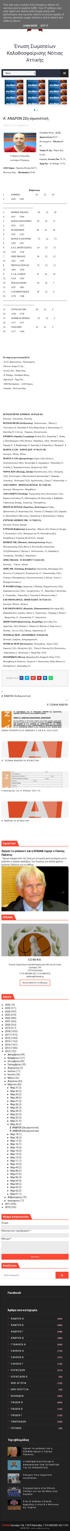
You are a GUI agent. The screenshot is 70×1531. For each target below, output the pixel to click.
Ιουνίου (12, 1074)
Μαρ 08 (14, 1170)
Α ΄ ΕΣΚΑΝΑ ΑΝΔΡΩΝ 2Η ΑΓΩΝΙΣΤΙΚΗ (20, 760)
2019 (8, 1028)
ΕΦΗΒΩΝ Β (17, 1357)
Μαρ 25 (14, 1107)
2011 (8, 1204)
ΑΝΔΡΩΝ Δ (17, 1338)
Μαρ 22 (14, 1117)
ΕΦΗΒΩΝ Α (17, 1351)
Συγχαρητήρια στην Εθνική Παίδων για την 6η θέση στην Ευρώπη (40, 1491)
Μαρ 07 (14, 1174)
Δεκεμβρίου (14, 1054)
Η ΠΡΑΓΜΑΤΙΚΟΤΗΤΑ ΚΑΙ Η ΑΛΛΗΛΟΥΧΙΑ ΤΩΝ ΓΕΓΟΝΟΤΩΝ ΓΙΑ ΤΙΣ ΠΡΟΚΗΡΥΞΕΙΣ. (41, 1464)
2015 (8, 1041)
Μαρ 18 (14, 1137)
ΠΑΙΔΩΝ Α (17, 1402)
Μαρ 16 (14, 1144)
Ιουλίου (12, 1071)
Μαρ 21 (14, 1121)
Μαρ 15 (14, 1147)
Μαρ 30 (14, 1091)
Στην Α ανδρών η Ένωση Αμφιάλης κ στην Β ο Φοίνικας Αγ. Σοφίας (41, 1504)
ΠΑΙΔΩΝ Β (17, 1409)
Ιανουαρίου (14, 1200)
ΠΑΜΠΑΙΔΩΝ (18, 1421)
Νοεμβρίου (13, 1058)
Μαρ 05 (14, 1180)
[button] (34, 110)
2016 (8, 1038)
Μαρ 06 (14, 1177)
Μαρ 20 (14, 1124)
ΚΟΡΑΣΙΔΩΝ (18, 1370)
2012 (8, 1051)
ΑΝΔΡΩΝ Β (17, 1325)
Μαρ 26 (14, 1104)
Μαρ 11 (14, 1160)
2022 (8, 1018)
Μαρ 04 (14, 1184)
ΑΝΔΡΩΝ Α (22, 125)
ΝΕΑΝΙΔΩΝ (17, 1396)
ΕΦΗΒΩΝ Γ (17, 1363)
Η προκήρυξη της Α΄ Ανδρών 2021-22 (20, 791)
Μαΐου (11, 1078)
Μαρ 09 (14, 1167)
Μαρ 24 (14, 1111)
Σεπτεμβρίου (15, 1064)
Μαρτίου (12, 1084)
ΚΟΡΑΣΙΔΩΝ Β (19, 1376)
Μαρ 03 (14, 1187)
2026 (8, 1005)
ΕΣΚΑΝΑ (6, 1525)
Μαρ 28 (14, 1097)
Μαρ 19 (14, 1134)
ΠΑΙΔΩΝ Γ (16, 1415)
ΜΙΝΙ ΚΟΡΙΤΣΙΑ (20, 1389)
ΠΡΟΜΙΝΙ (16, 1428)
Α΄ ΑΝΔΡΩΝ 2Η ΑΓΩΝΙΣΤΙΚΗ (15, 821)
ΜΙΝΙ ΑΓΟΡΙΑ (19, 1383)
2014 (8, 1044)
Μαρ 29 (14, 1094)
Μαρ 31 (14, 1087)
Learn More (30, 25)
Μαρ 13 (14, 1154)
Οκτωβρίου (14, 1061)
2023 (8, 1014)
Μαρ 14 (14, 1150)
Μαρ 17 (14, 1141)
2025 (8, 1008)
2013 (8, 1048)
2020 (8, 1024)
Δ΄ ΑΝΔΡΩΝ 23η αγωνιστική (24, 1127)
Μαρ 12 (14, 1157)
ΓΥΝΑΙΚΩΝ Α (18, 1344)
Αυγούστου (14, 1068)
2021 (8, 1021)
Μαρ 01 (14, 1194)
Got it (44, 25)
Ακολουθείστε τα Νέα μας (35, 982)
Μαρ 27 (14, 1101)
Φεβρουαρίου (15, 1197)
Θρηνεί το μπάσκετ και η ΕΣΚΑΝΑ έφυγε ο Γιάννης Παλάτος (38, 1451)
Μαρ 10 (14, 1164)
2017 (8, 1034)
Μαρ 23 (14, 1114)
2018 (8, 1031)
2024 (8, 1011)
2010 (8, 1207)
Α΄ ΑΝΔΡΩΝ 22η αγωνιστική (24, 1131)
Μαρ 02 (14, 1190)
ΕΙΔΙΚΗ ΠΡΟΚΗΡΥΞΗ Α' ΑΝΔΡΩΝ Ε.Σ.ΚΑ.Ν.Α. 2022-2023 (29, 730)
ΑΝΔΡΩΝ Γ (17, 1331)
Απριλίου (13, 1081)
